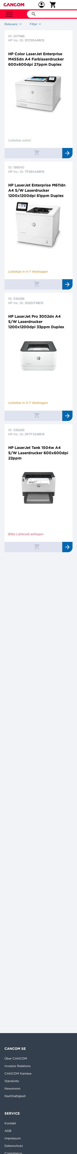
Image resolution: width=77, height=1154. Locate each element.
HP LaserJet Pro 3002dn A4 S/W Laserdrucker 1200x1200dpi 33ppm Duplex (36, 321)
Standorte (11, 1081)
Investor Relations (17, 1066)
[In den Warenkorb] (36, 152)
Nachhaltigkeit (15, 1096)
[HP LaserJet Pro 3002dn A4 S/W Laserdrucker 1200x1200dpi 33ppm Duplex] (38, 356)
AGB (7, 1131)
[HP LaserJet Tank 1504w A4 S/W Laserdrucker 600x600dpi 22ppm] (38, 488)
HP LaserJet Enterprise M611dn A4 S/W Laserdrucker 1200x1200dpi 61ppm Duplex (36, 190)
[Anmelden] (41, 5)
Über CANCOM (15, 1058)
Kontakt (10, 1123)
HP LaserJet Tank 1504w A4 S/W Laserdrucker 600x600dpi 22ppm (38, 452)
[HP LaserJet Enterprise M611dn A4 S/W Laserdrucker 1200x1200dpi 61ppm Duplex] (38, 225)
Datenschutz (13, 1146)
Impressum (12, 1138)
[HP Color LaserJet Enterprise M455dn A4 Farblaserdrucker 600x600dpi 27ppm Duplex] (38, 94)
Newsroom (12, 1088)
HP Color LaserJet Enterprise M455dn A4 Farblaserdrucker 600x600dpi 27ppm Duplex (36, 59)
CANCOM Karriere (17, 1073)
